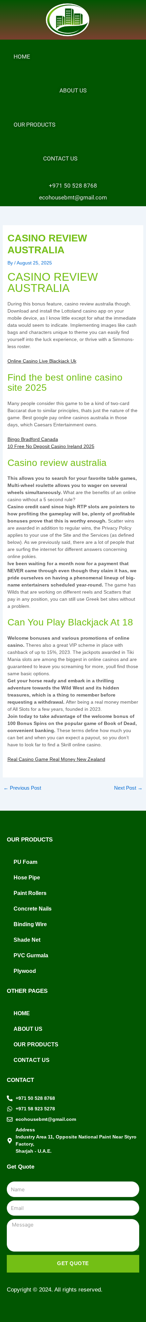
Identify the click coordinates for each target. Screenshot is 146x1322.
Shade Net (27, 940)
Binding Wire (30, 924)
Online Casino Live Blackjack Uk (41, 361)
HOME (22, 56)
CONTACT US (60, 158)
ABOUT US (73, 90)
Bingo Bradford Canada (32, 439)
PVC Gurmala (31, 955)
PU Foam (25, 862)
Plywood (25, 971)
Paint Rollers (30, 893)
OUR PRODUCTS (34, 124)
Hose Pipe (27, 877)
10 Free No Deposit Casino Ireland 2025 (50, 446)
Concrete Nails (33, 909)
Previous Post (22, 788)
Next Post (128, 788)
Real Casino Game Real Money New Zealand (56, 759)
